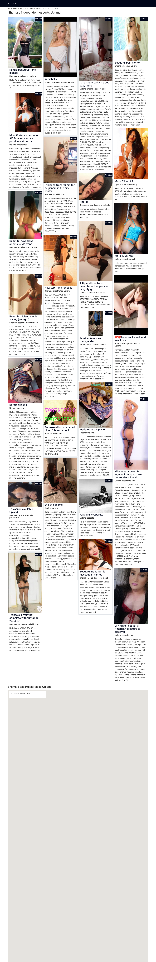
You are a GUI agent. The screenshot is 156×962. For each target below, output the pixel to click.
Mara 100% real (124, 255)
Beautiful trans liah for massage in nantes (93, 573)
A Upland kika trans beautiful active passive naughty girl (94, 286)
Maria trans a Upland (92, 429)
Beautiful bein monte (127, 62)
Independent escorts (17, 8)
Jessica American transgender (90, 340)
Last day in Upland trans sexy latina (94, 84)
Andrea (84, 201)
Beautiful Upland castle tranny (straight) (23, 318)
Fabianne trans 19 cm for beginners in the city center (59, 188)
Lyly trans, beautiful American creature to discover (127, 628)
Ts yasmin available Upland (21, 510)
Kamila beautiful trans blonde (22, 71)
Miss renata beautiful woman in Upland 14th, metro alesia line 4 (128, 474)
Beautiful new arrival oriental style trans (21, 242)
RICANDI (12, 3)
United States (35, 8)
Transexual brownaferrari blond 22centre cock (59, 429)
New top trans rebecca (58, 287)
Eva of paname (53, 504)
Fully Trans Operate (91, 514)
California (47, 8)
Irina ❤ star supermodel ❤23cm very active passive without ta (23, 138)
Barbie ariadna (18, 404)
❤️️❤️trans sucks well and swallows (130, 339)
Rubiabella (50, 79)
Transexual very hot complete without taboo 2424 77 (24, 617)
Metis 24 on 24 (124, 181)
